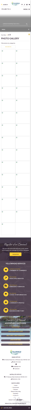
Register (16, 254)
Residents (15, 393)
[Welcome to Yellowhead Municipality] (15, 351)
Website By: (12, 400)
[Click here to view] (8, 55)
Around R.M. (8, 46)
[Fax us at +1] (26, 4)
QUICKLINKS (7, 408)
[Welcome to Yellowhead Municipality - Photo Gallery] (15, 3)
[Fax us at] (16, 364)
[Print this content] (29, 34)
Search (5, 4)
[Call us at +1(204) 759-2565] (24, 4)
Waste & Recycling (16, 391)
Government (15, 387)
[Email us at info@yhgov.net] (29, 4)
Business (15, 389)
